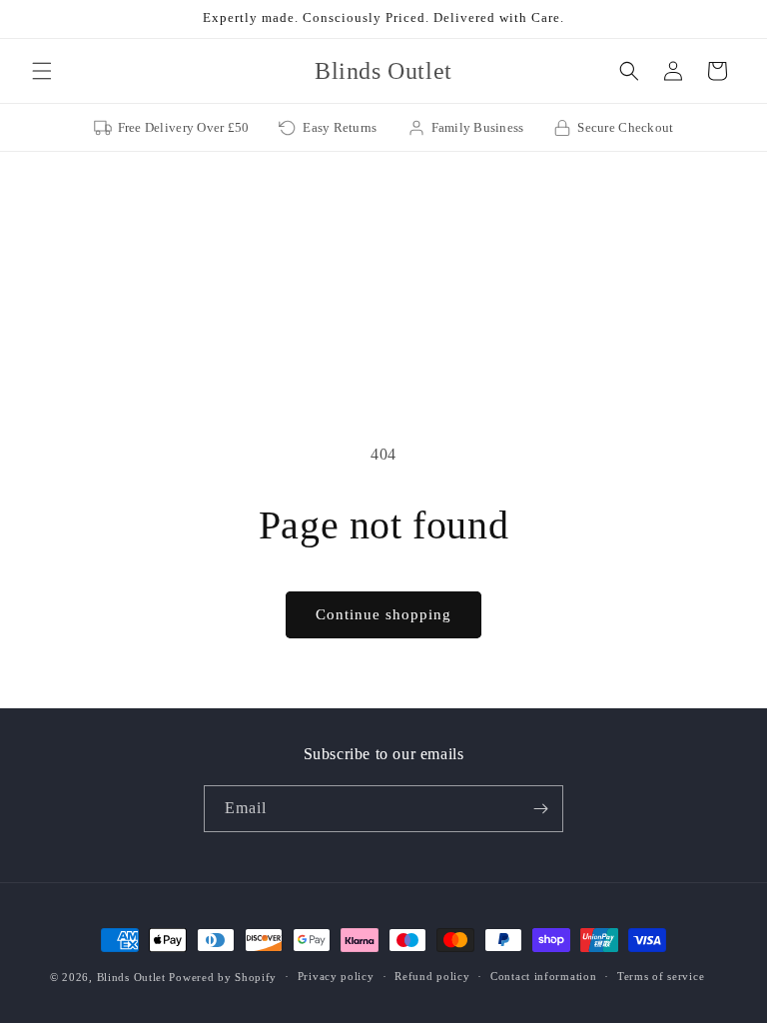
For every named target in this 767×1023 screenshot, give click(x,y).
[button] (42, 71)
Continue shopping (383, 614)
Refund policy (431, 976)
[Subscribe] (540, 808)
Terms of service (660, 976)
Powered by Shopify (223, 977)
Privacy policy (336, 976)
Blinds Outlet (131, 977)
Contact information (543, 976)
